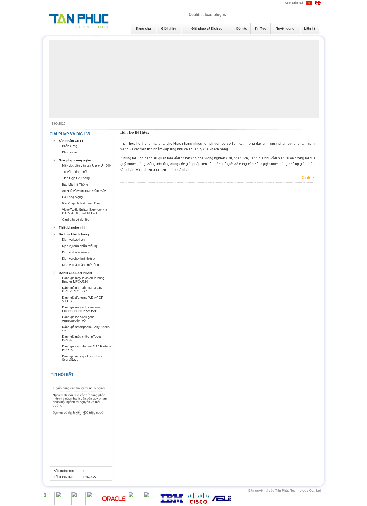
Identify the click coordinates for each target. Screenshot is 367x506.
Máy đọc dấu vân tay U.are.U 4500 (86, 165)
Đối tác (241, 28)
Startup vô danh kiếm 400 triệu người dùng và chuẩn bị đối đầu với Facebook (80, 412)
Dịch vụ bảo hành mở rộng (80, 264)
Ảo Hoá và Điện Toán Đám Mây (84, 190)
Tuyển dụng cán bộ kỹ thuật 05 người (79, 386)
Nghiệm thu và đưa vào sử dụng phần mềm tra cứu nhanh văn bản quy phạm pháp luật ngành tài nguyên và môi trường (80, 398)
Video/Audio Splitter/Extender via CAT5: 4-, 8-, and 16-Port (84, 211)
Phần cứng (69, 146)
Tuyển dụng (285, 28)
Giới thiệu (168, 28)
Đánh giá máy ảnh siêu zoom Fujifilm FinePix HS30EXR (82, 309)
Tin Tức (260, 28)
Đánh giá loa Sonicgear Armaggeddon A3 (78, 318)
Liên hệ (309, 28)
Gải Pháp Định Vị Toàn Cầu (81, 203)
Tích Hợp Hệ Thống (76, 178)
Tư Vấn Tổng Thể (74, 171)
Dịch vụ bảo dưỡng (75, 252)
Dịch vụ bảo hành (74, 239)
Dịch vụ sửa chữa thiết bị (79, 246)
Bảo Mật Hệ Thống (75, 184)
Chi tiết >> (308, 177)
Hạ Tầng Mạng (72, 197)
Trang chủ (143, 28)
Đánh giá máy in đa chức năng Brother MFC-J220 (83, 279)
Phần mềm (69, 152)
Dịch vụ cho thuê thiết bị (78, 258)
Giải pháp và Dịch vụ (206, 28)
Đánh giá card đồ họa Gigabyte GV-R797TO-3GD (83, 289)
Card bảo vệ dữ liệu (75, 219)
